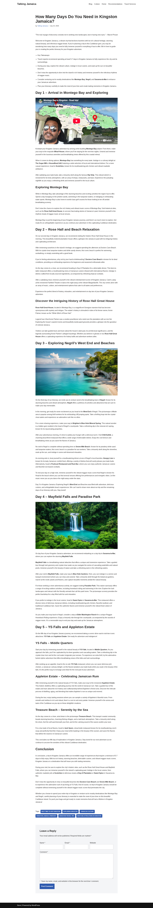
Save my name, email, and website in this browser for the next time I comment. (70, 881)
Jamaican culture (87, 811)
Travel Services (130, 4)
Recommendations (115, 4)
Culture (97, 4)
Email (67, 843)
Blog (90, 4)
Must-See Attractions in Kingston (89, 816)
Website (93, 843)
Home (104, 4)
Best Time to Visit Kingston (51, 811)
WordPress (36, 905)
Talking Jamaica (42, 26)
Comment (44, 852)
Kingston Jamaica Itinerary (46, 816)
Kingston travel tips (66, 816)
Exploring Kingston (70, 811)
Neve (19, 905)
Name (42, 843)
